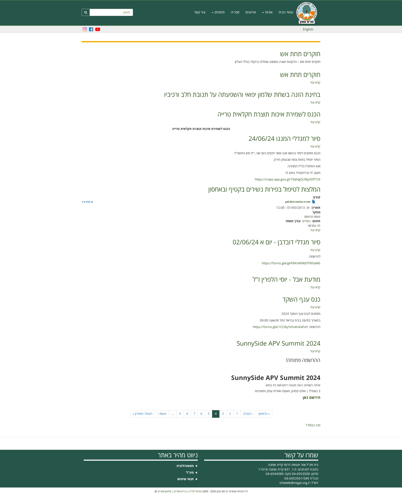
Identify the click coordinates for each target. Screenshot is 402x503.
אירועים (251, 12)
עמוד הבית (286, 12)
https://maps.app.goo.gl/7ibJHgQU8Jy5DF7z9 (287, 179)
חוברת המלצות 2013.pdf (297, 202)
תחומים (219, 12)
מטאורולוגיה (185, 466)
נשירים (306, 221)
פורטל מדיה (195, 491)
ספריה (235, 12)
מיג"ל (190, 473)
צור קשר (199, 12)
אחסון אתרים (164, 491)
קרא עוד (315, 82)
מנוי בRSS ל (313, 425)
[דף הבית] (308, 13)
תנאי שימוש (185, 479)
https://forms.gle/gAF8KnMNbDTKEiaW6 (291, 263)
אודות (268, 12)
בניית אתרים (180, 491)
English (308, 29)
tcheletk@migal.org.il (295, 483)
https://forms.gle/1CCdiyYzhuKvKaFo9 (280, 327)
